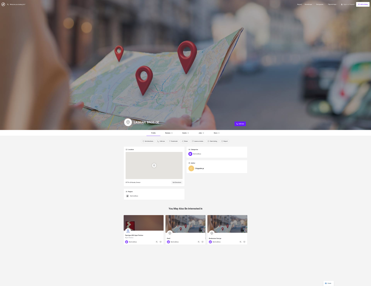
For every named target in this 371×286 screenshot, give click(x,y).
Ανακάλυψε (308, 4)
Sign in (345, 4)
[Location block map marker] (154, 165)
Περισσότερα (332, 4)
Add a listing (364, 4)
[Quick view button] (156, 241)
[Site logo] (3, 4)
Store (216, 133)
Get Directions (177, 182)
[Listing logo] (128, 122)
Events (185, 133)
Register (352, 4)
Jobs (201, 133)
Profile (153, 133)
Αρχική (299, 4)
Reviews (168, 133)
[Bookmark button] (160, 241)
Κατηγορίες (320, 4)
